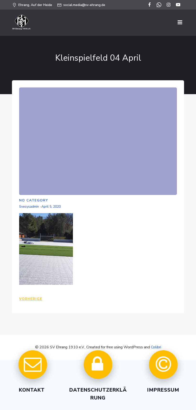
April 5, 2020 (51, 206)
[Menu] (180, 22)
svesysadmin (29, 206)
